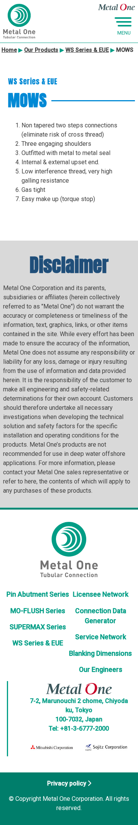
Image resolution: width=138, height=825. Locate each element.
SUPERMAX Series (38, 627)
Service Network (100, 637)
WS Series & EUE (37, 643)
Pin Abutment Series (38, 594)
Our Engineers (100, 669)
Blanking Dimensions (100, 653)
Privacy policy (66, 783)
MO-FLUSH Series (37, 611)
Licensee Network (100, 594)
